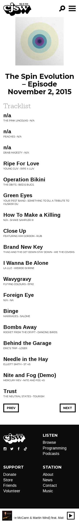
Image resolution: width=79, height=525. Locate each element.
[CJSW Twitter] (12, 448)
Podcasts (51, 453)
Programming (54, 448)
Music (48, 491)
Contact (50, 485)
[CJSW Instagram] (5, 448)
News (47, 480)
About (48, 474)
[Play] (71, 516)
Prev (11, 408)
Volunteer (11, 491)
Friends (9, 485)
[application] (71, 516)
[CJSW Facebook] (18, 448)
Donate (9, 474)
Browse (49, 442)
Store (8, 480)
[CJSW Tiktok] (25, 448)
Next (67, 408)
